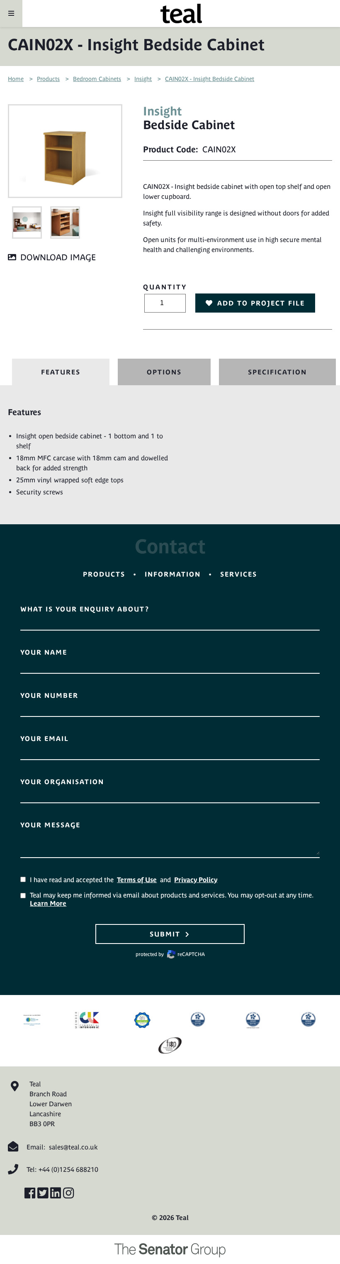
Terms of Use (137, 879)
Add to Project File (261, 303)
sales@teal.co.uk (73, 1147)
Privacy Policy (195, 879)
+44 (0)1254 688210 (68, 1169)
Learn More (48, 903)
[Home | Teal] (181, 13)
